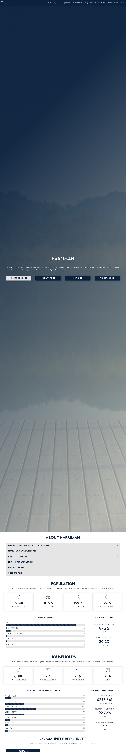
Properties (66, 4)
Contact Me (102, 3)
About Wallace (113, 3)
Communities (77, 4)
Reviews (122, 3)
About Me (93, 3)
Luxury (86, 3)
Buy (54, 3)
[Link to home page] (8, 3)
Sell (59, 3)
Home (50, 3)
